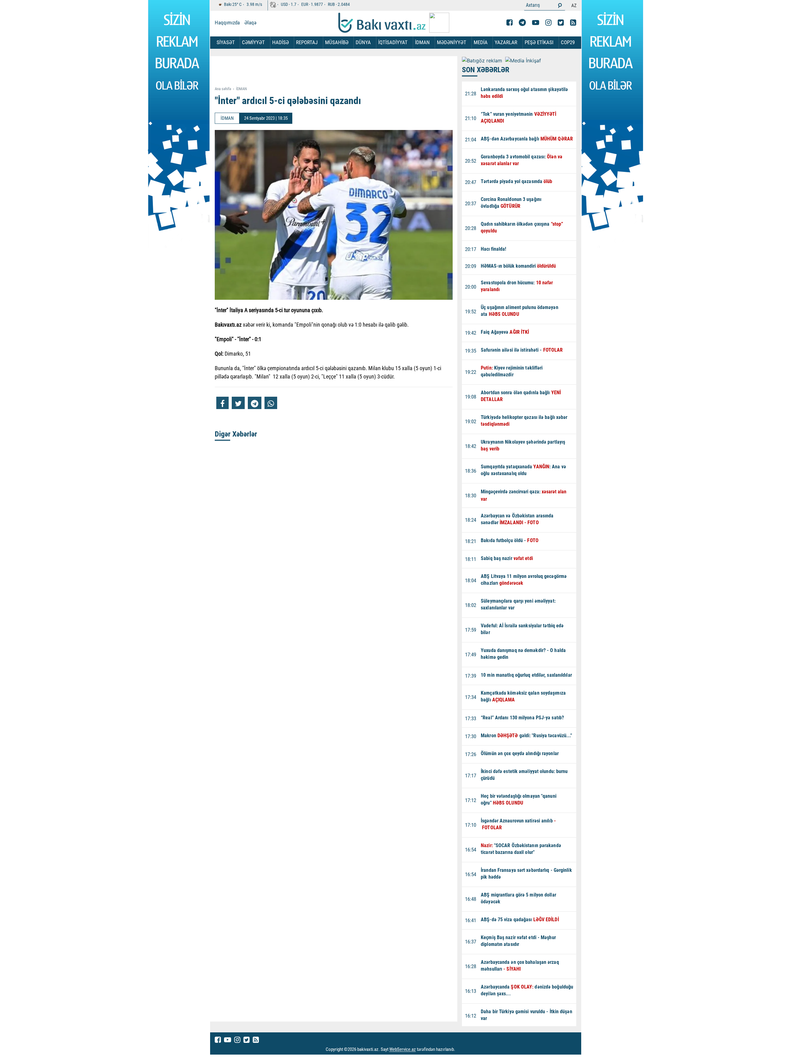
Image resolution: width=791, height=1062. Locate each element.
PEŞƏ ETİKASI (539, 42)
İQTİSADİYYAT (393, 42)
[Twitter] (561, 22)
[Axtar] (560, 5)
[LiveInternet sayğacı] (461, 1049)
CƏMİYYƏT (253, 42)
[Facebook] (509, 22)
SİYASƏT (226, 42)
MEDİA (481, 42)
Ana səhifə (223, 88)
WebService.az (402, 1049)
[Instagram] (548, 22)
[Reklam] (338, 71)
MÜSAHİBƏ (337, 42)
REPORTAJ (307, 42)
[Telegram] (522, 22)
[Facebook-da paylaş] (222, 403)
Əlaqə (250, 22)
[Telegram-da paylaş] (254, 403)
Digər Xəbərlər (236, 434)
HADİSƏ (280, 42)
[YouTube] (535, 22)
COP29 (568, 42)
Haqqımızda (227, 22)
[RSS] (573, 22)
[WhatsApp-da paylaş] (271, 403)
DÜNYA (363, 42)
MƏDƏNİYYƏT (451, 42)
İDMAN (422, 42)
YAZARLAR (506, 42)
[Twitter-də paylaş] (238, 403)
